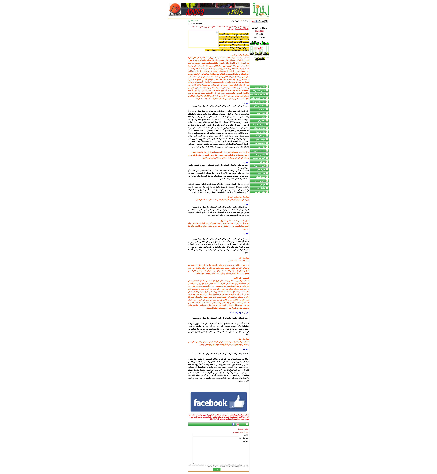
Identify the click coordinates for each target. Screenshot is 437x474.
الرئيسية (246, 21)
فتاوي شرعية (235, 21)
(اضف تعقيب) (193, 21)
